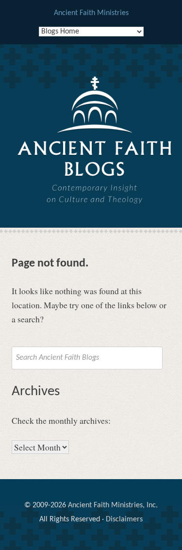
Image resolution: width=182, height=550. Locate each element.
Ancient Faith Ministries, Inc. (113, 505)
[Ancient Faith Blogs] (95, 156)
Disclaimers (124, 519)
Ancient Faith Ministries (91, 13)
